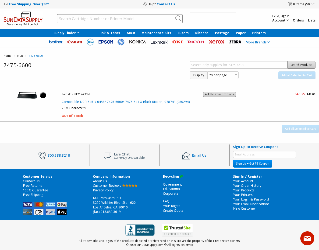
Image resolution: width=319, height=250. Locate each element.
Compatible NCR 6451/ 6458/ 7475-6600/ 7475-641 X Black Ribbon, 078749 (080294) (126, 101)
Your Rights (171, 206)
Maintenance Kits (156, 33)
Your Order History (247, 185)
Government (172, 184)
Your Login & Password (251, 199)
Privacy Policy (103, 190)
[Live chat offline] (307, 238)
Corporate (170, 193)
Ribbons (202, 33)
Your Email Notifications (251, 204)
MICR (131, 33)
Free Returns (32, 185)
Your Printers (243, 194)
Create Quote (173, 210)
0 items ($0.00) (304, 4)
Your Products (244, 190)
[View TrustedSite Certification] (177, 230)
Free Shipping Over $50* (29, 4)
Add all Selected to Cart (296, 75)
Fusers (183, 33)
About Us (100, 181)
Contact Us (166, 4)
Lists (311, 20)
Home (7, 56)
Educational (172, 189)
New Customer (244, 208)
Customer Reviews (107, 185)
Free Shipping (33, 194)
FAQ (166, 201)
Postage (222, 33)
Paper (241, 33)
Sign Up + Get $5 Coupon (252, 163)
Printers (259, 33)
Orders (298, 20)
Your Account (243, 181)
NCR (20, 56)
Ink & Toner (110, 33)
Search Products (301, 65)
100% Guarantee (35, 190)
